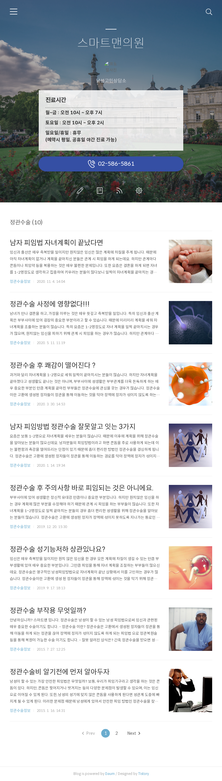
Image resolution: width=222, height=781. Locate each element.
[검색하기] (209, 11)
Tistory (143, 773)
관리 (140, 190)
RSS (120, 190)
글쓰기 (81, 190)
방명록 (101, 190)
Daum (110, 773)
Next (131, 733)
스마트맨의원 (111, 43)
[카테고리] (13, 11)
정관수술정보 (20, 281)
